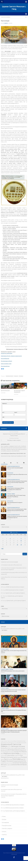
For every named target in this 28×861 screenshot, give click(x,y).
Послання (24, 757)
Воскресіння (3, 748)
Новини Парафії (10, 755)
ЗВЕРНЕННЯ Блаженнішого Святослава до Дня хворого (12, 671)
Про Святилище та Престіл (6, 361)
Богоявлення (9, 746)
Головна (4, 816)
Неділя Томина (22, 753)
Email (15, 412)
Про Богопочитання (5, 390)
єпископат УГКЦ (3, 766)
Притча (2, 759)
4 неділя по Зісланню (4, 741)
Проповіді (16, 759)
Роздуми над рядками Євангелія (13, 466)
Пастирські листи (12, 757)
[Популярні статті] (10, 462)
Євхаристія (16, 376)
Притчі (6, 759)
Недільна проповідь (11, 753)
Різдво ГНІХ (23, 759)
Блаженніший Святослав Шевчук (11, 745)
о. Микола (6, 23)
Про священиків (5, 822)
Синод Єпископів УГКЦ (19, 761)
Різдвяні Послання (7, 761)
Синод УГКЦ (3, 762)
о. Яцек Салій (9, 764)
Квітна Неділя (11, 751)
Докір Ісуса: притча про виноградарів (15, 467)
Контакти (4, 831)
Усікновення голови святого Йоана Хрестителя (17, 474)
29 (21, 544)
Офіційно (13, 493)
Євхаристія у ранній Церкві (6, 353)
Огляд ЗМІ (9, 493)
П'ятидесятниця (17, 755)
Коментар (4, 403)
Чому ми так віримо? (5, 17)
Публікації (11, 669)
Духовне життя (4, 750)
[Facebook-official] (26, 428)
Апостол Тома (15, 742)
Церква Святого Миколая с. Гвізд (14, 7)
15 (21, 540)
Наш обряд (21, 376)
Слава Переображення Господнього (14, 502)
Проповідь (10, 759)
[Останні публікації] (4, 462)
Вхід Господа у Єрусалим (10, 748)
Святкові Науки (10, 472)
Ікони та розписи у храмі (6, 363)
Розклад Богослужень (6, 825)
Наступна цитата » (5, 778)
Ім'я (3, 412)
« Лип (2, 548)
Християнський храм (5, 366)
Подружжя (19, 757)
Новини (5, 755)
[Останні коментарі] (17, 462)
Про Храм (4, 819)
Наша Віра (16, 751)
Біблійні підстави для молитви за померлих (15, 587)
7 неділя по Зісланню (10, 741)
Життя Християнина (14, 750)
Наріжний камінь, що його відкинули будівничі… (15, 593)
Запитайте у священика (7, 828)
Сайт (3, 417)
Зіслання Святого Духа (5, 751)
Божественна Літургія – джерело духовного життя (11, 356)
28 (17, 544)
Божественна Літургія (9, 376)
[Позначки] (24, 462)
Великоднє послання (18, 746)
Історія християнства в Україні (8, 742)
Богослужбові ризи (5, 358)
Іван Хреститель (20, 741)
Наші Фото (4, 834)
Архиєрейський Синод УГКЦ (21, 742)
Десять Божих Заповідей (20, 748)
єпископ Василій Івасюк (19, 764)
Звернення (23, 750)
